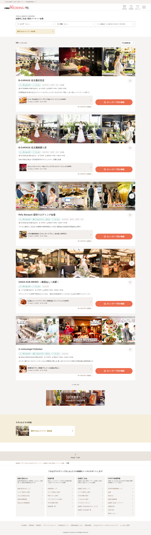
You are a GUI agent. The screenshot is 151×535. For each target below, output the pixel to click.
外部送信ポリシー (63, 525)
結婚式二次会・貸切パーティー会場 (53, 463)
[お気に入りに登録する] (130, 80)
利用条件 (38, 525)
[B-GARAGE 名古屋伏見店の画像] (75, 61)
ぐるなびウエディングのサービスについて (105, 525)
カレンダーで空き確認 (115, 102)
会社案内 (24, 525)
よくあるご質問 (124, 525)
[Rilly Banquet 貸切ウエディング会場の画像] (75, 196)
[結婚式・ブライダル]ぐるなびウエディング (28, 463)
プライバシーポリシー (49, 525)
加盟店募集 (88, 525)
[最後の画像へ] (131, 61)
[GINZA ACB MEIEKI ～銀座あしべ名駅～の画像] (75, 263)
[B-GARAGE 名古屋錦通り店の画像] (75, 129)
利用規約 (31, 525)
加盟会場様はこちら (77, 525)
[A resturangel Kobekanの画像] (75, 330)
